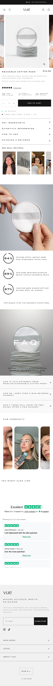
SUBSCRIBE (40, 621)
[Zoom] (44, 64)
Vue (25, 679)
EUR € (25, 671)
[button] (26, 640)
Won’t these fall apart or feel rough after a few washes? (23, 406)
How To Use (10, 134)
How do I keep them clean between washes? (26, 394)
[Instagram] (4, 629)
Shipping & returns (16, 140)
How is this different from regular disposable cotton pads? (25, 382)
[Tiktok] (9, 629)
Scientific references (18, 129)
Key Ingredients (13, 123)
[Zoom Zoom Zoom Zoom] (26, 41)
